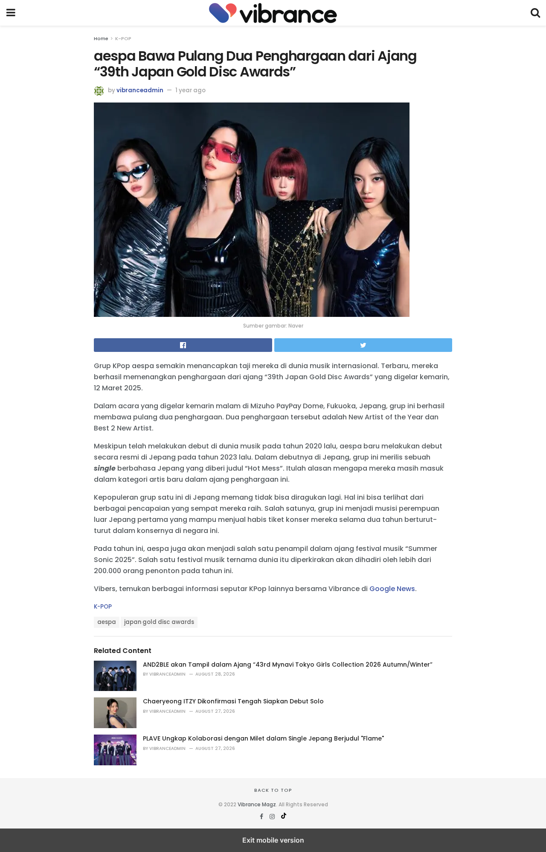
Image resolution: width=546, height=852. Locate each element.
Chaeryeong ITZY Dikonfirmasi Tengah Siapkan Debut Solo (233, 701)
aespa (106, 622)
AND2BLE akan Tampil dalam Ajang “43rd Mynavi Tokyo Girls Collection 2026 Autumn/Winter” (288, 664)
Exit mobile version (273, 840)
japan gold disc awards (159, 622)
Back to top (273, 790)
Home (101, 38)
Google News (392, 589)
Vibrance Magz (257, 804)
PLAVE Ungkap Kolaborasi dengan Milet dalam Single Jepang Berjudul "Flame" (263, 738)
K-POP (123, 38)
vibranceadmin (139, 90)
